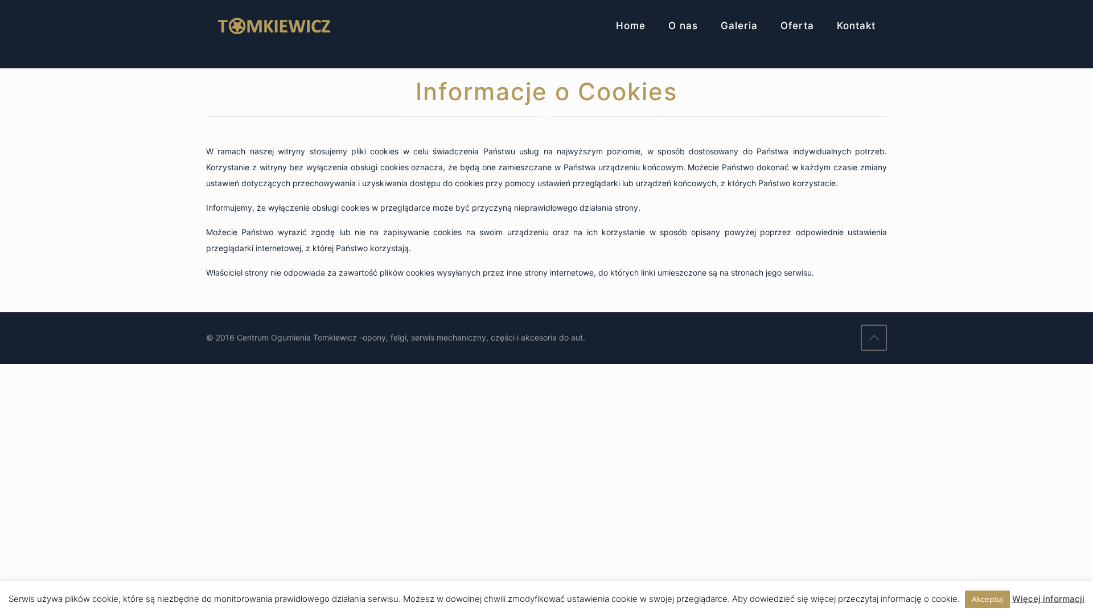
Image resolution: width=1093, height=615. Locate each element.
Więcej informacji (1048, 598)
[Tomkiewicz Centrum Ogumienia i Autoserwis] (274, 25)
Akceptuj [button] (987, 599)
